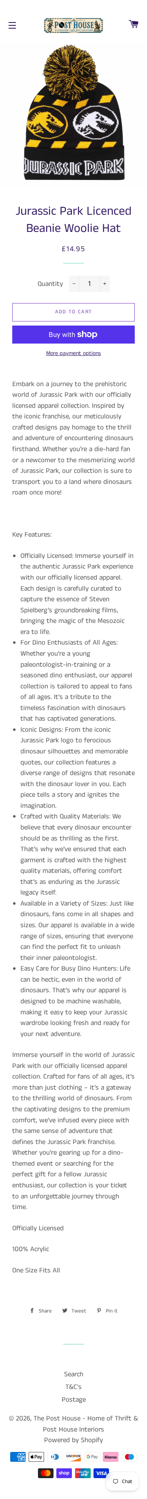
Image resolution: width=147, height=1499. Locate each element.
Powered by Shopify (73, 1440)
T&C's (73, 1387)
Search (73, 1374)
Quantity (50, 284)
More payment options (73, 353)
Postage (74, 1400)
